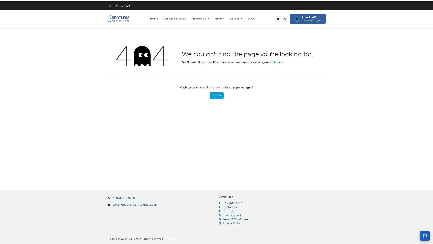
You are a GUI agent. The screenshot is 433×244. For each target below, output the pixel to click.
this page (277, 62)
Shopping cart (232, 215)
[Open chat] (425, 236)
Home (216, 95)
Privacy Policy (232, 223)
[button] (285, 19)
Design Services (233, 203)
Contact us (230, 207)
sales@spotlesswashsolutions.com (135, 204)
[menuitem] (154, 19)
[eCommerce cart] (278, 19)
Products (229, 211)
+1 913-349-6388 (124, 197)
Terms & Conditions (235, 219)
